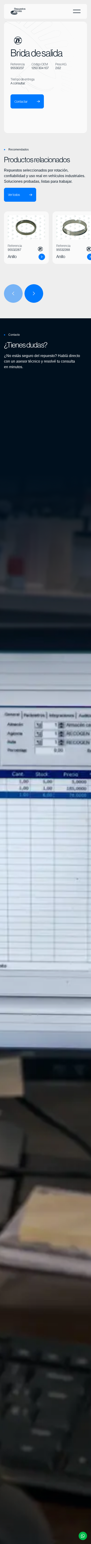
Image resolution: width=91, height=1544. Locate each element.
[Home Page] (17, 11)
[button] (76, 11)
